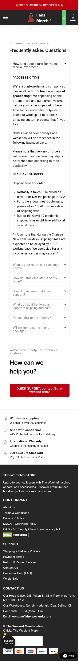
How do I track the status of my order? (35, 279)
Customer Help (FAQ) (17, 573)
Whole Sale (10, 578)
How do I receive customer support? (31, 293)
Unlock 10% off (8, 642)
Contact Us (10, 567)
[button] (72, 18)
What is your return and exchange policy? (36, 266)
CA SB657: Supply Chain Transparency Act (31, 529)
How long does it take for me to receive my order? (35, 65)
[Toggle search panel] (64, 17)
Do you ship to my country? (32, 318)
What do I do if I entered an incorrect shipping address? (32, 306)
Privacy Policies (13, 518)
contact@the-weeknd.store (31, 616)
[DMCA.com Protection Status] (39, 535)
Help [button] (71, 655)
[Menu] (9, 18)
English (20, 641)
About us (9, 507)
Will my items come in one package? (31, 329)
